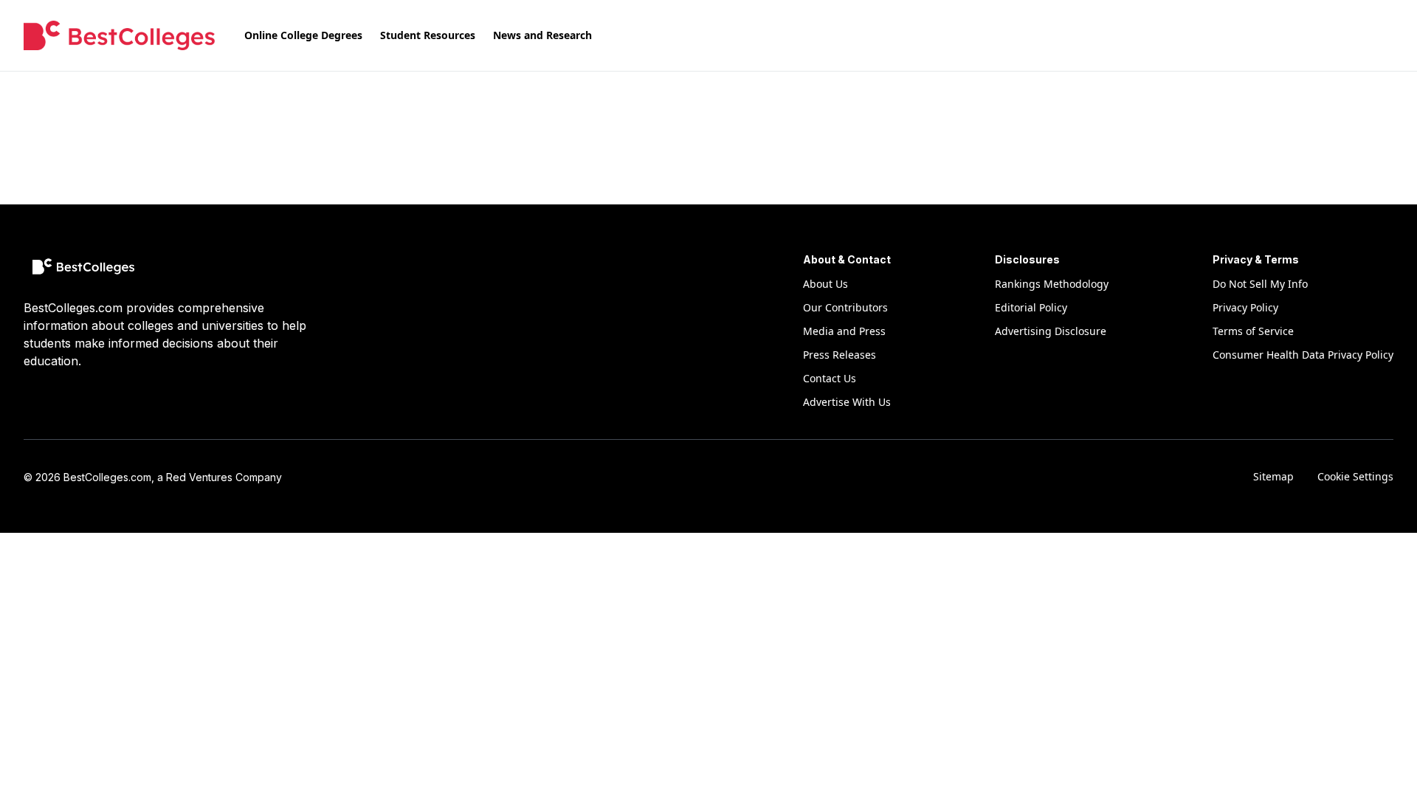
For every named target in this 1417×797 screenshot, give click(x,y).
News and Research (542, 35)
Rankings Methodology (1052, 284)
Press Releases (839, 355)
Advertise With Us (847, 402)
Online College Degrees (303, 35)
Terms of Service (1253, 331)
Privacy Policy (1245, 307)
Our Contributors (845, 307)
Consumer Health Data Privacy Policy (1303, 355)
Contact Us (829, 378)
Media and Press (844, 331)
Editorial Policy (1031, 307)
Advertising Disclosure (1050, 331)
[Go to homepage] (119, 35)
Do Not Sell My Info (1260, 284)
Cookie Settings (1355, 476)
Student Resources (427, 35)
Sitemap (1273, 476)
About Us (825, 284)
